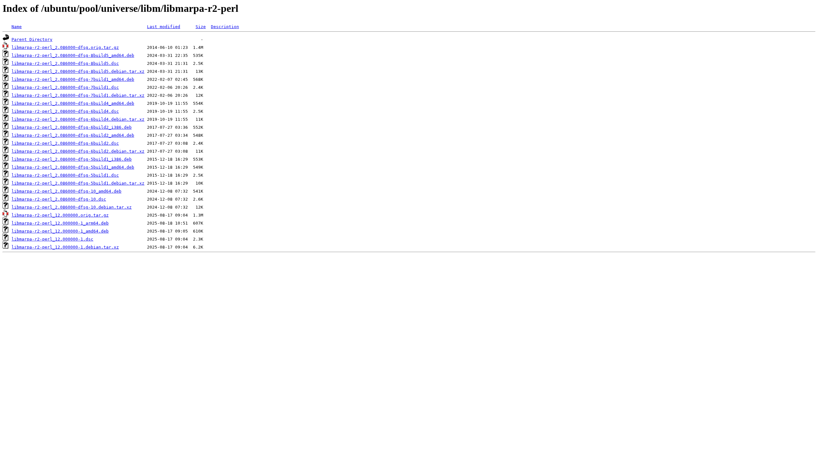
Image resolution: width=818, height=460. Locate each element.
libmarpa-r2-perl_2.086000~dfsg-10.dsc (59, 199)
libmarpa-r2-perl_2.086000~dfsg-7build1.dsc (65, 87)
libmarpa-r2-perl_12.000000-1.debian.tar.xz (65, 247)
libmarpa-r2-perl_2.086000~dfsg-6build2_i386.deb (72, 127)
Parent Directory (32, 39)
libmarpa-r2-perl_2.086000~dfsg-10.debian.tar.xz (72, 207)
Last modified (163, 26)
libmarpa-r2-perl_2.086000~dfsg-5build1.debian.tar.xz (78, 183)
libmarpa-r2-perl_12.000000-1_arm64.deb (60, 223)
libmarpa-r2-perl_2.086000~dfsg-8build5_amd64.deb (73, 55)
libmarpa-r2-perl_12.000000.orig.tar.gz (60, 215)
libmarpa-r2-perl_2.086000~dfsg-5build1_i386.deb (72, 159)
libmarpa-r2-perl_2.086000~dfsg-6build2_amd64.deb (73, 135)
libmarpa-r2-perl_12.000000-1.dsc (52, 239)
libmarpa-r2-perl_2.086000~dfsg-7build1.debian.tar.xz (78, 95)
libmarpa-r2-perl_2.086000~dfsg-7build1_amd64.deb (73, 79)
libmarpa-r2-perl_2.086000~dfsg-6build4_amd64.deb (73, 103)
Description (225, 26)
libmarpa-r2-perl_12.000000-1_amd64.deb (60, 231)
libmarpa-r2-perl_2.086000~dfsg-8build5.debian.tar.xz (78, 71)
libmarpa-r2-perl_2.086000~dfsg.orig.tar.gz (65, 47)
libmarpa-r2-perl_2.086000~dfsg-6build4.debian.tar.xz (78, 119)
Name (17, 26)
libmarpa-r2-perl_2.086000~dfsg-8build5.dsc (65, 63)
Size (201, 26)
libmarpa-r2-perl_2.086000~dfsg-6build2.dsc (65, 143)
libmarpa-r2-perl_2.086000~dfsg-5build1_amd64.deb (73, 167)
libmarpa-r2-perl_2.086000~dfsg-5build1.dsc (65, 175)
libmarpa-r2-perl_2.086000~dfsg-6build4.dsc (65, 111)
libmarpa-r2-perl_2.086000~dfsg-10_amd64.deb (66, 191)
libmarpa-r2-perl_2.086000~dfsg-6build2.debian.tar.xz (78, 151)
